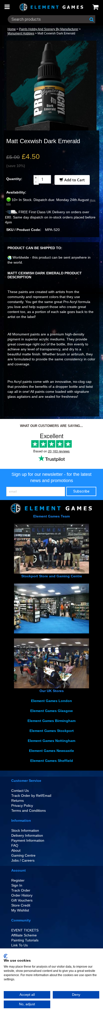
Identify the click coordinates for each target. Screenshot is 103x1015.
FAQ (14, 845)
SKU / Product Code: (23, 230)
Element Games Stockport (52, 731)
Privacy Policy (22, 806)
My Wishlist (20, 910)
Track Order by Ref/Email (31, 796)
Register (17, 880)
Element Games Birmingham (52, 721)
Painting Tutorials (24, 940)
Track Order (20, 890)
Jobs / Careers (22, 860)
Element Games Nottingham (51, 741)
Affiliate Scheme (24, 935)
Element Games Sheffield (51, 761)
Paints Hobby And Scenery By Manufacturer (48, 29)
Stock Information (25, 830)
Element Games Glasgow (51, 711)
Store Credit (20, 905)
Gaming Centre (23, 855)
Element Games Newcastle (51, 751)
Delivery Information (27, 835)
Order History (21, 895)
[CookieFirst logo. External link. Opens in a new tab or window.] (6, 956)
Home (12, 29)
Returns (17, 801)
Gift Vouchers (21, 900)
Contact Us (20, 791)
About (15, 850)
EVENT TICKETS (24, 930)
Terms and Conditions (28, 810)
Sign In (16, 885)
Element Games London (51, 701)
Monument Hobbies (21, 33)
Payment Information (27, 840)
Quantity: (14, 179)
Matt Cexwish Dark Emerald (56, 33)
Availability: (16, 192)
